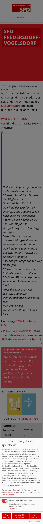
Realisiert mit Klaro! (34, 521)
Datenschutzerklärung (10, 492)
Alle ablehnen (6, 516)
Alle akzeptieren (35, 516)
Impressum (10, 495)
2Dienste (12, 508)
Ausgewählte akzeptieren (20, 516)
